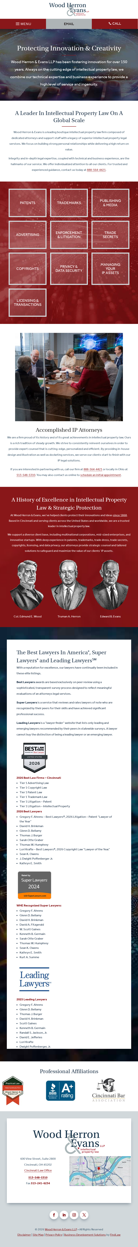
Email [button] (69, 24)
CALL (116, 23)
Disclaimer (24, 1234)
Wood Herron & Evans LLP (61, 1229)
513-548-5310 (26, 475)
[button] (23, 23)
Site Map (38, 1234)
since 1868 (120, 515)
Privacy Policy (53, 1234)
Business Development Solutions (85, 1234)
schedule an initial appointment (100, 475)
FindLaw (115, 1234)
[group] (26, 1091)
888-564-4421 (96, 170)
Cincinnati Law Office (38, 1170)
